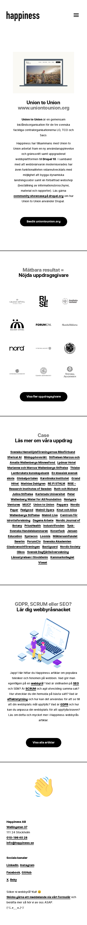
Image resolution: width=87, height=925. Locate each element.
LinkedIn (12, 865)
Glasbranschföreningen (23, 546)
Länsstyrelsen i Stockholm (29, 557)
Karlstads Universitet (50, 494)
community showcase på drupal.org (39, 196)
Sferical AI (14, 457)
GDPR (64, 704)
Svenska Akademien (57, 541)
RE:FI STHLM (56, 483)
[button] (75, 15)
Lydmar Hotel (66, 462)
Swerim (19, 541)
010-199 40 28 (16, 837)
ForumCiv (34, 541)
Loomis (45, 536)
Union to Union (43, 504)
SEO (76, 683)
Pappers (62, 504)
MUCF (26, 504)
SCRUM (30, 688)
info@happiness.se (20, 843)
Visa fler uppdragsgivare (44, 396)
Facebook (13, 872)
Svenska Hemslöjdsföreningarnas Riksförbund (42, 452)
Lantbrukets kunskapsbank (30, 473)
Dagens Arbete (43, 520)
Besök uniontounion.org (43, 221)
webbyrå (37, 683)
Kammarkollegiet (62, 557)
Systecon (31, 536)
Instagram (27, 865)
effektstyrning (17, 699)
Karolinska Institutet (54, 478)
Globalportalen (27, 478)
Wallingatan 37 (16, 827)
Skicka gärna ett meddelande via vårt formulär (38, 897)
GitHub (27, 872)
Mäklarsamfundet (65, 536)
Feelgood (26, 510)
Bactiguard (50, 546)
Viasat (42, 562)
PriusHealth (32, 525)
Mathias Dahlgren (33, 483)
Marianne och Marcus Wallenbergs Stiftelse (37, 468)
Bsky (13, 879)
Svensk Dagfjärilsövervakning (48, 552)
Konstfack (57, 531)
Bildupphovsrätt (36, 457)
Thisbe (75, 468)
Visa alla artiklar (44, 742)
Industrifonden (54, 525)
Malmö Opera (45, 510)
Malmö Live (50, 515)
